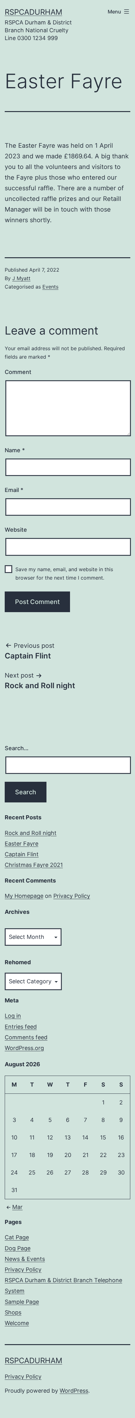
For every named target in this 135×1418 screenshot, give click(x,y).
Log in (13, 1015)
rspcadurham (33, 12)
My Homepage (24, 896)
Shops (13, 1312)
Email (14, 490)
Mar (17, 1207)
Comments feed (26, 1037)
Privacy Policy (71, 896)
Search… (17, 748)
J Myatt (21, 278)
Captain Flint (22, 854)
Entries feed (21, 1026)
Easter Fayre (21, 843)
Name (15, 450)
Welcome (17, 1323)
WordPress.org (24, 1048)
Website (16, 529)
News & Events (25, 1259)
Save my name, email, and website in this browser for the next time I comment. (64, 573)
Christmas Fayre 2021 (34, 865)
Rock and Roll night (31, 833)
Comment (18, 372)
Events (50, 287)
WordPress (74, 1390)
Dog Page (17, 1248)
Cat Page (17, 1237)
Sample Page (22, 1301)
